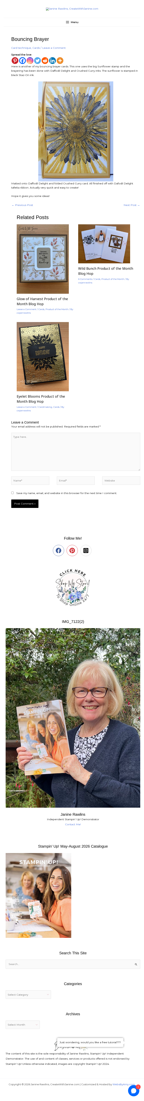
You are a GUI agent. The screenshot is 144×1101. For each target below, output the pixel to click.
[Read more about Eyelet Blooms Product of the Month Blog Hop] (45, 356)
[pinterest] (73, 550)
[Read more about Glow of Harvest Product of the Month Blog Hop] (45, 258)
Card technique (21, 47)
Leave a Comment (54, 47)
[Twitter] (37, 60)
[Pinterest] (15, 60)
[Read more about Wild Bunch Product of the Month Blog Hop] (106, 243)
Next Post (132, 205)
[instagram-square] (86, 550)
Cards (36, 47)
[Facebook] (22, 60)
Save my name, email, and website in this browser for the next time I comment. (66, 493)
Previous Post (22, 205)
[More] (60, 60)
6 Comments (85, 279)
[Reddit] (45, 60)
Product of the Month (57, 309)
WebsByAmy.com (123, 1084)
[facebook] (59, 550)
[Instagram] (30, 60)
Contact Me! (73, 824)
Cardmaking (45, 407)
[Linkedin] (52, 60)
